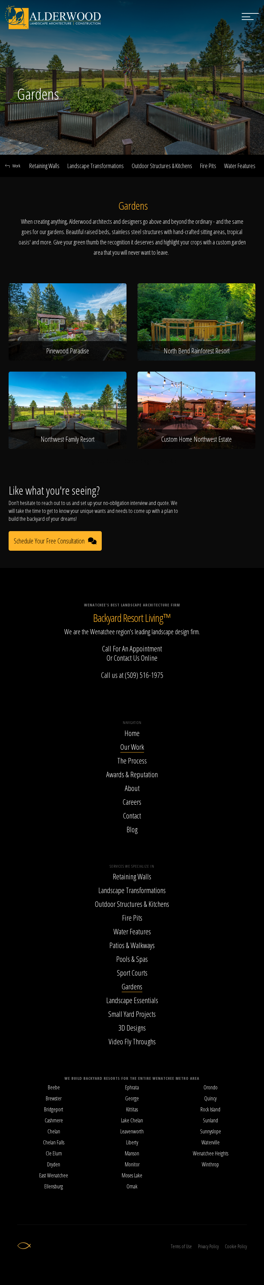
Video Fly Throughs (132, 1041)
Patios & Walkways (132, 945)
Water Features (239, 166)
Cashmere (54, 1120)
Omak (132, 1186)
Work (16, 166)
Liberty (132, 1142)
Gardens (132, 986)
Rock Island (210, 1109)
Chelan (53, 1131)
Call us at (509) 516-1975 (132, 675)
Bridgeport (53, 1109)
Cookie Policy (236, 1246)
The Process (132, 760)
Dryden (53, 1164)
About (132, 788)
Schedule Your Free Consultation (49, 541)
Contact (132, 815)
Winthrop (210, 1164)
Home (132, 733)
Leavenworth (132, 1131)
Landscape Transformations (95, 166)
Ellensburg (53, 1186)
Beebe (54, 1087)
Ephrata (132, 1087)
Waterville (210, 1142)
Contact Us (127, 657)
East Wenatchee (53, 1175)
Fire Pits (208, 166)
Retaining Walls (44, 166)
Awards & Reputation (132, 774)
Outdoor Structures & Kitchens (162, 166)
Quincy (210, 1098)
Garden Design (138, 461)
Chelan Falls (53, 1142)
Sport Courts (132, 972)
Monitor (132, 1164)
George (132, 1098)
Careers (132, 802)
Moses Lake (132, 1175)
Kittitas (132, 1109)
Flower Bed (166, 461)
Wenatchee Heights (210, 1153)
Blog (132, 829)
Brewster (54, 1098)
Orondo (211, 1087)
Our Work (132, 747)
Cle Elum (54, 1153)
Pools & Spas (132, 959)
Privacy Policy (208, 1246)
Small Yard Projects (132, 1014)
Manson (132, 1153)
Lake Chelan (132, 1120)
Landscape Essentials (132, 1000)
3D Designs (132, 1027)
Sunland (210, 1120)
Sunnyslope (210, 1131)
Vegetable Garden (103, 461)
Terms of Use (181, 1246)
